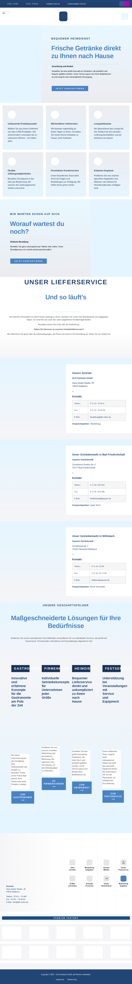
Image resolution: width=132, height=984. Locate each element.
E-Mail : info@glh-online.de (17, 902)
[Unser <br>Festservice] (123, 862)
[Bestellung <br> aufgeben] (89, 862)
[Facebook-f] (121, 3)
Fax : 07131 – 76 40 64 (15, 899)
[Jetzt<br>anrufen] (72, 862)
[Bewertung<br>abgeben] (123, 879)
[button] (63, 16)
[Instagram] (126, 3)
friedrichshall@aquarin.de (100, 498)
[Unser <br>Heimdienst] (106, 879)
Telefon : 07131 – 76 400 (16, 896)
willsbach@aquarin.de (100, 580)
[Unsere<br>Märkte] (106, 862)
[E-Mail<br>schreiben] (72, 879)
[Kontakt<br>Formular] (89, 879)
